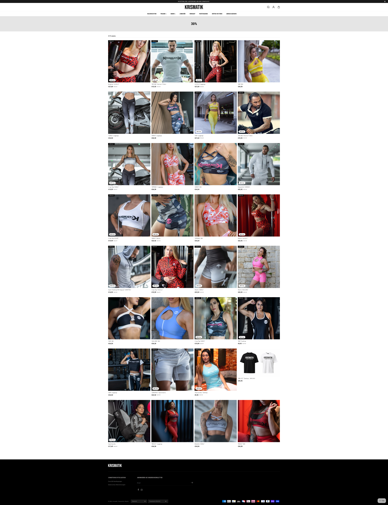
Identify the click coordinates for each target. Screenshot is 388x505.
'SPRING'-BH (199, 238)
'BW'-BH (111, 341)
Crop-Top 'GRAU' (113, 187)
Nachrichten (152, 14)
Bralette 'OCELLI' (113, 84)
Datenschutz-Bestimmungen (116, 484)
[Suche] (268, 7)
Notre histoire (217, 14)
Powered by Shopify (123, 501)
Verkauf (192, 14)
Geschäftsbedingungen (115, 481)
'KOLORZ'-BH (156, 341)
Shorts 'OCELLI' (243, 238)
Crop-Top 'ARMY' (200, 341)
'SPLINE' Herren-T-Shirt (159, 84)
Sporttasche (112, 444)
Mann (173, 14)
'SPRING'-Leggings (157, 187)
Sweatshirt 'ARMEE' (244, 187)
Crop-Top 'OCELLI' (157, 290)
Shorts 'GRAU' (199, 290)
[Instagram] (142, 490)
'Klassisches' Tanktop (201, 392)
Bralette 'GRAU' (200, 444)
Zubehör (182, 14)
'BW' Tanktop (242, 341)
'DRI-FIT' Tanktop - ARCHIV (246, 378)
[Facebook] (138, 489)
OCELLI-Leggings (200, 84)
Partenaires (203, 14)
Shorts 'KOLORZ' (243, 290)
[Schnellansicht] (129, 78)
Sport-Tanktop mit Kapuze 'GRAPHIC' (119, 290)
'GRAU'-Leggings (113, 135)
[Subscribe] (192, 482)
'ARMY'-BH (198, 187)
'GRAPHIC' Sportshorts (159, 392)
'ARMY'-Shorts (156, 238)
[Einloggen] (273, 7)
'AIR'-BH (240, 84)
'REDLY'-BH (241, 444)
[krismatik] (194, 7)
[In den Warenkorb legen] (132, 438)
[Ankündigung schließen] (385, 1)
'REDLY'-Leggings (157, 444)
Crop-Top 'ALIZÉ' (113, 238)
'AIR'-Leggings (199, 135)
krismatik (115, 501)
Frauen (163, 14)
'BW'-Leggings (112, 392)
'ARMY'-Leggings (157, 135)
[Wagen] (279, 7)
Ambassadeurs (231, 14)
